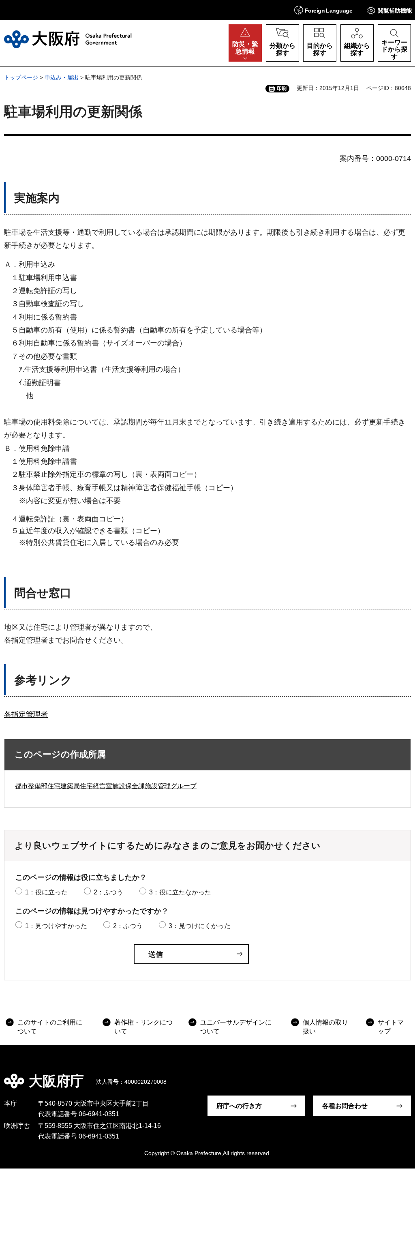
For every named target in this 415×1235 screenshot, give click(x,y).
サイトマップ (391, 1027)
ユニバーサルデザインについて (236, 1027)
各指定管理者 (26, 714)
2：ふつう (108, 892)
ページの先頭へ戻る (403, 1075)
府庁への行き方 (239, 1105)
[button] (323, 10)
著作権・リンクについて (143, 1027)
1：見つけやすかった (56, 925)
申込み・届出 (62, 77)
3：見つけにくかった (200, 925)
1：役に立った (46, 892)
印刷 (282, 88)
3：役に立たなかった (180, 892)
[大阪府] (68, 39)
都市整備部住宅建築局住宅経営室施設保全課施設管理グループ (106, 786)
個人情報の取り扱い (325, 1027)
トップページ (21, 77)
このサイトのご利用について (49, 1027)
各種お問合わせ (345, 1105)
